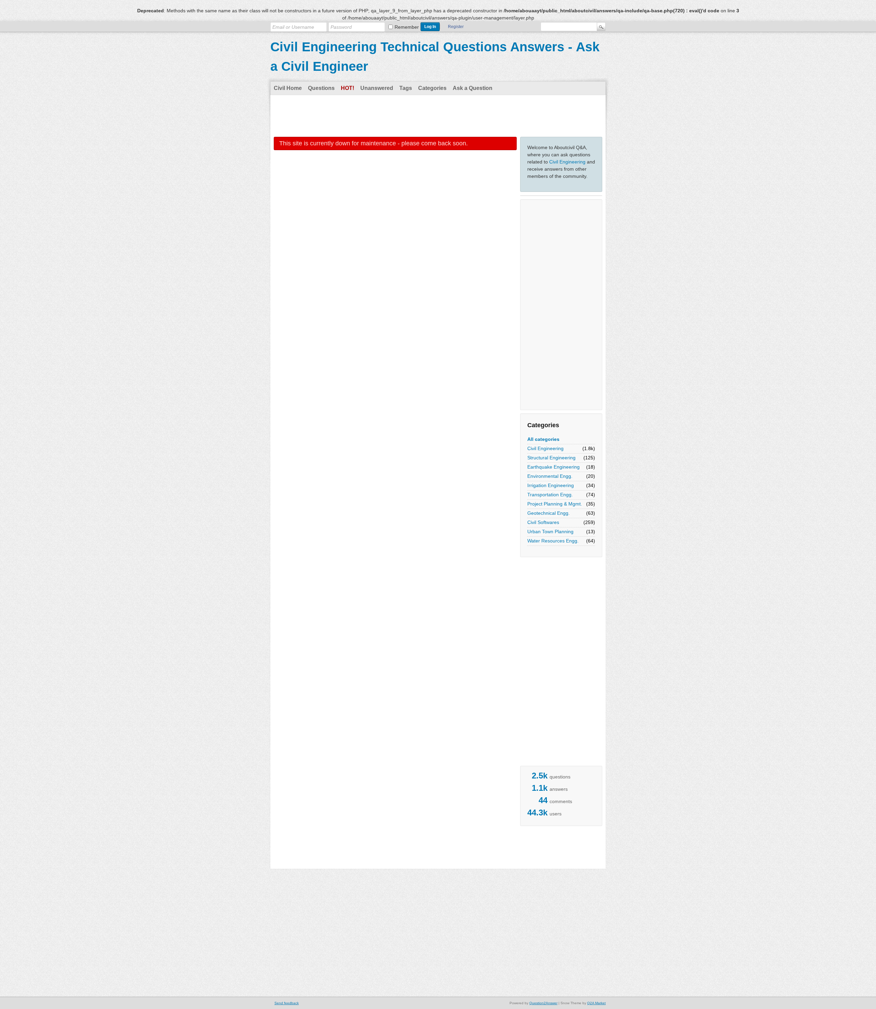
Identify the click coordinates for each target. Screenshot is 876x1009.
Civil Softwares (543, 522)
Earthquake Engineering (553, 467)
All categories (543, 439)
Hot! (347, 88)
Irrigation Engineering (550, 485)
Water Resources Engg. (553, 540)
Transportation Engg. (550, 494)
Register (456, 26)
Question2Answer (543, 1003)
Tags (405, 88)
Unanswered (376, 88)
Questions (321, 88)
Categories (432, 88)
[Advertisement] (438, 115)
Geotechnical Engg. (548, 513)
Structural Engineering (551, 457)
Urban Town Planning (550, 531)
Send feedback (286, 1003)
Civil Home (288, 88)
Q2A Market (596, 1003)
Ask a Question (472, 88)
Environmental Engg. (549, 476)
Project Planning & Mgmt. (554, 504)
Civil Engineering (567, 162)
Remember (407, 27)
